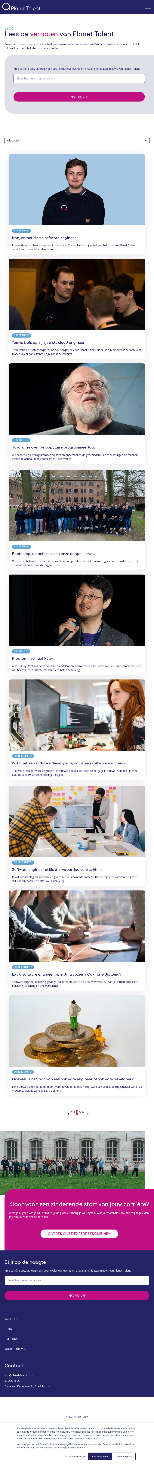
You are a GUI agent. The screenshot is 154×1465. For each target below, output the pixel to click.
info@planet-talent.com (19, 1375)
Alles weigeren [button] (124, 1456)
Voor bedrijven (15, 1349)
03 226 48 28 (12, 1380)
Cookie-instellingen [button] (76, 1456)
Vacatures (12, 1319)
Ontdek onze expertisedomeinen (79, 1234)
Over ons (11, 1339)
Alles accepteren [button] (100, 1456)
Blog (8, 1329)
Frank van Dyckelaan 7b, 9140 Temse (27, 1386)
